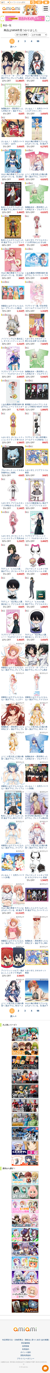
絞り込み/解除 (21, 35)
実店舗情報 (25, 1343)
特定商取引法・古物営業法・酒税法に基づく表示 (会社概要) (25, 1340)
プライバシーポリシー (25, 1359)
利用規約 (25, 1349)
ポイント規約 (25, 1352)
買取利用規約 (25, 1355)
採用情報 (25, 1346)
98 (38, 41)
